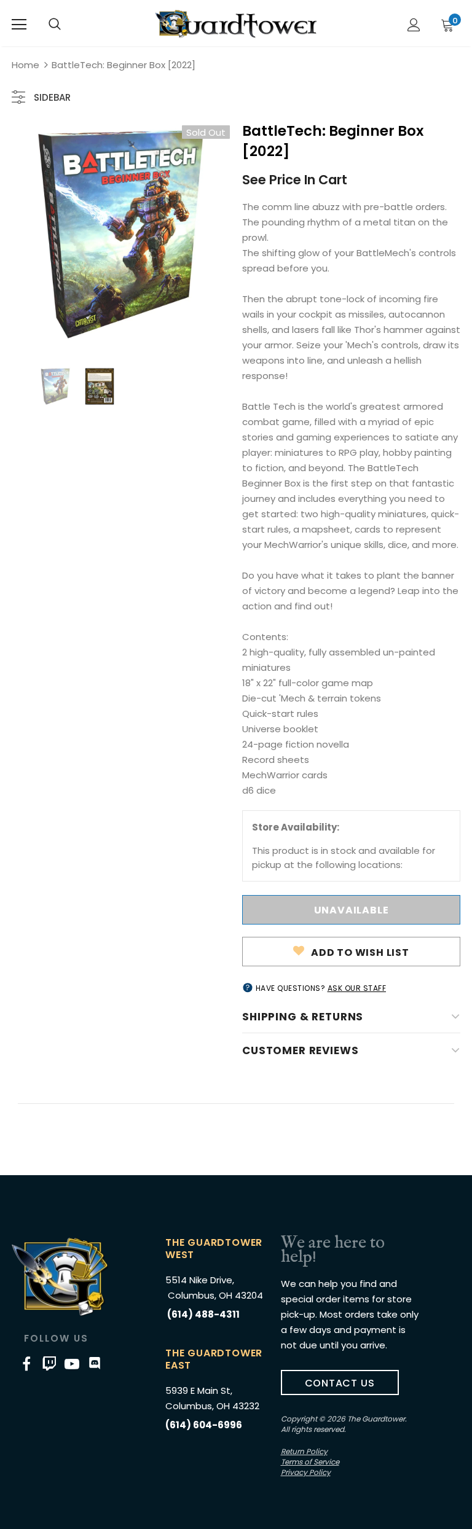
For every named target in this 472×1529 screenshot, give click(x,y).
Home (25, 64)
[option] (121, 234)
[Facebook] (26, 1363)
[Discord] (95, 1363)
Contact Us (340, 1383)
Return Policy (304, 1451)
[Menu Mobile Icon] (19, 24)
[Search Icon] (55, 24)
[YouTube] (72, 1363)
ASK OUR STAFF (357, 988)
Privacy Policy (306, 1472)
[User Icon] (413, 24)
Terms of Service (310, 1462)
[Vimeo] (49, 1363)
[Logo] (236, 24)
